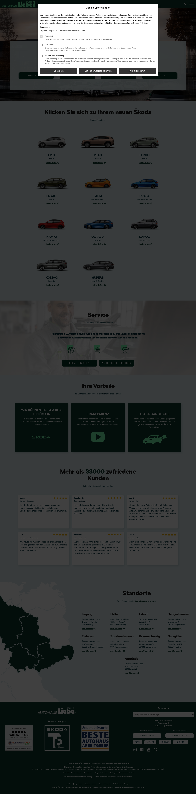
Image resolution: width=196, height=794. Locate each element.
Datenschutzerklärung (123, 23)
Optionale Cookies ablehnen (98, 71)
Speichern (59, 71)
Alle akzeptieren (137, 71)
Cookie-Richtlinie (140, 23)
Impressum (45, 27)
